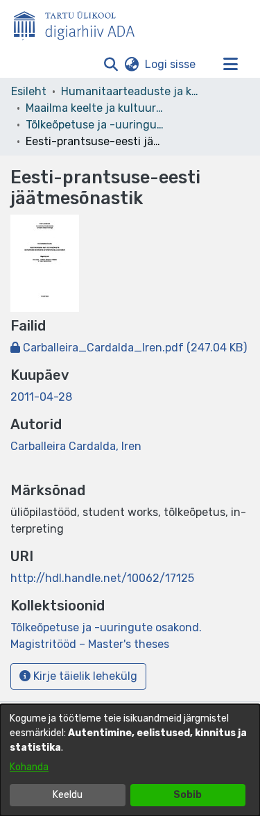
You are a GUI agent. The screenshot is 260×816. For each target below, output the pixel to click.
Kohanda (29, 767)
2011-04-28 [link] (41, 396)
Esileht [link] (28, 91)
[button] (110, 64)
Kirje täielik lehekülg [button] (84, 676)
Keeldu (68, 795)
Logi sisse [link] (171, 64)
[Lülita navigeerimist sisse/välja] (230, 64)
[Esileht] (79, 23)
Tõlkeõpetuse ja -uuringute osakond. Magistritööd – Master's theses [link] (95, 124)
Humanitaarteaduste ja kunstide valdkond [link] (130, 91)
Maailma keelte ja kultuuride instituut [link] (95, 108)
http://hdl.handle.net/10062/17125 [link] (102, 578)
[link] (128, 347)
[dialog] (130, 760)
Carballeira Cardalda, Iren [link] (75, 446)
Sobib (187, 795)
